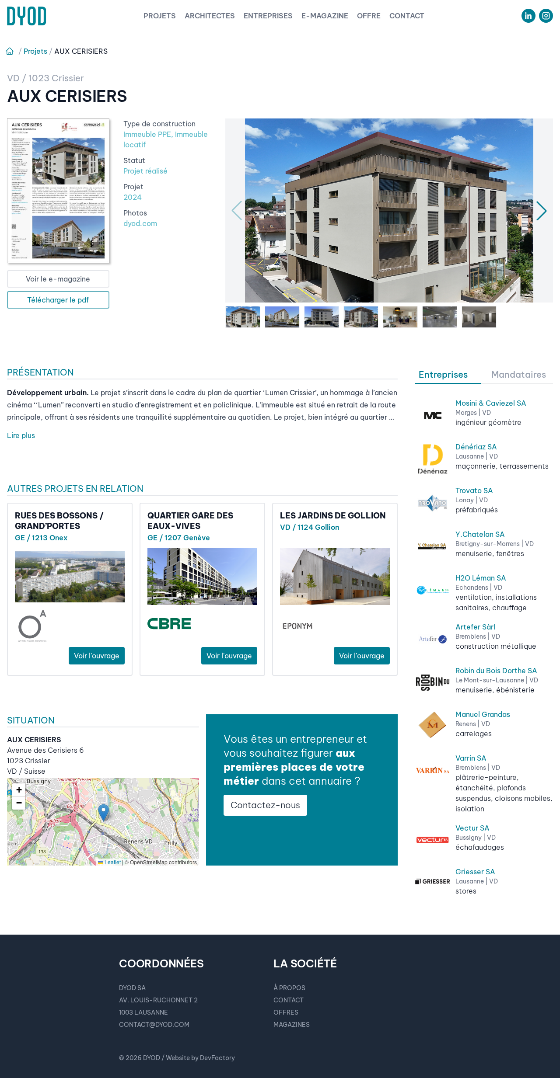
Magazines (291, 1025)
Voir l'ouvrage (96, 655)
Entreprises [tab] (443, 374)
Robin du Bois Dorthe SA (496, 670)
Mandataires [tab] (518, 374)
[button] (103, 813)
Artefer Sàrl (475, 626)
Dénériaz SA (476, 446)
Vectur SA (472, 828)
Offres (285, 1012)
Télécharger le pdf (58, 300)
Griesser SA (475, 871)
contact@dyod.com (154, 1025)
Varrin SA (470, 758)
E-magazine (324, 15)
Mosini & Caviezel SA (490, 403)
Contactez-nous (265, 805)
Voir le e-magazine (58, 279)
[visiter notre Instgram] (546, 16)
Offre (369, 15)
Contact (406, 15)
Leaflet (112, 862)
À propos (289, 988)
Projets (160, 15)
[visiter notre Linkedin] (529, 16)
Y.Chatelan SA (480, 534)
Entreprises (268, 15)
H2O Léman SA (480, 578)
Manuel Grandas (482, 714)
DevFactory (217, 1058)
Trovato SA (474, 490)
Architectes (210, 15)
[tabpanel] (484, 640)
